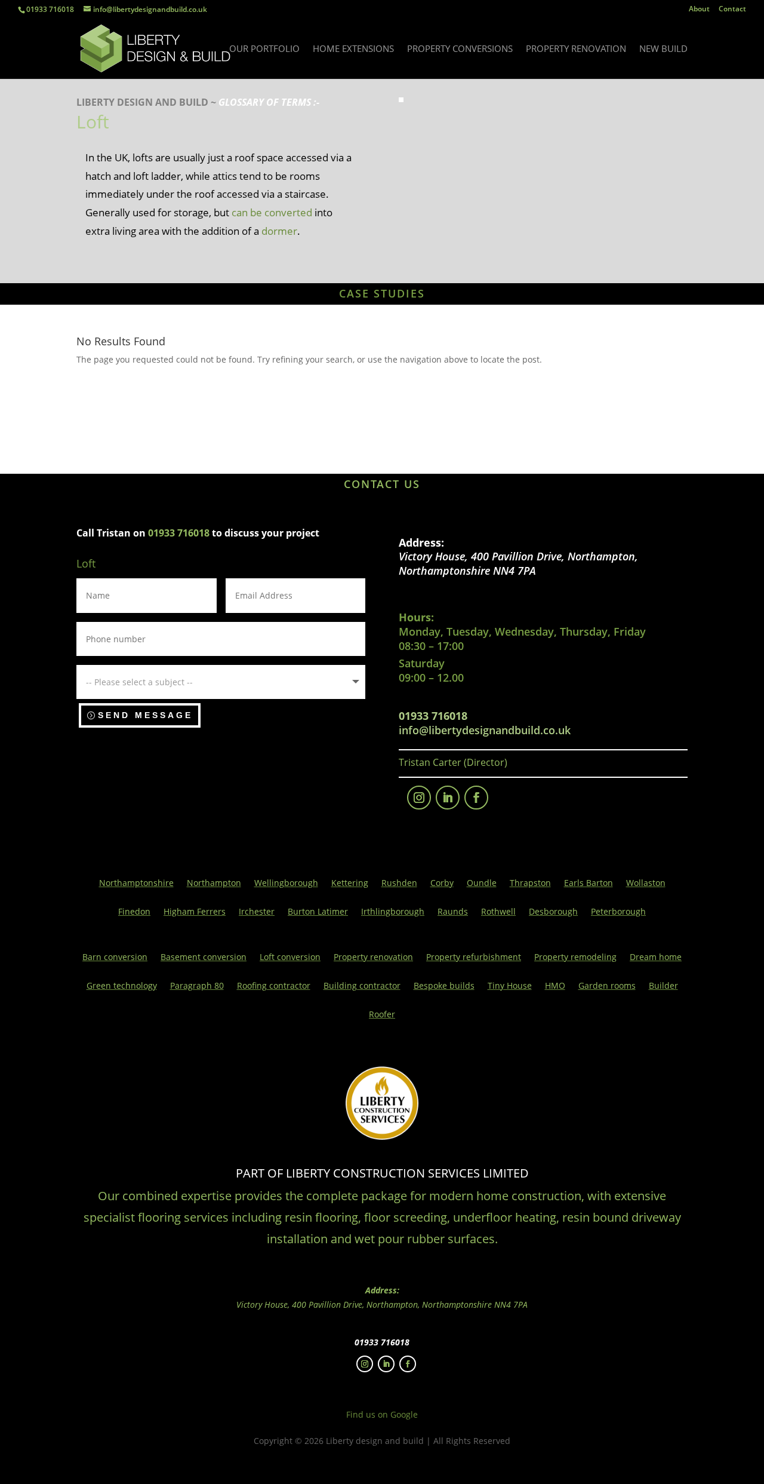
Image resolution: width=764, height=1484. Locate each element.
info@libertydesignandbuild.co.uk (485, 730)
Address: (421, 542)
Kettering (349, 883)
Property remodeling (575, 957)
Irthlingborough (392, 912)
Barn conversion (114, 957)
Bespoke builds (444, 986)
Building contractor (362, 986)
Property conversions (460, 49)
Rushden (399, 883)
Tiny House (510, 986)
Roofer (382, 1015)
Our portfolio (264, 49)
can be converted (272, 212)
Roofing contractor (273, 986)
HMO (555, 986)
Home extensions (353, 49)
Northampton (214, 883)
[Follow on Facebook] (476, 798)
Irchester (257, 912)
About (699, 9)
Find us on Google (382, 1414)
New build (663, 49)
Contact (732, 9)
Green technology (122, 986)
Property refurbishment (473, 957)
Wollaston (646, 883)
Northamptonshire (136, 883)
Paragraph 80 (197, 986)
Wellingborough (286, 883)
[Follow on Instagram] (419, 798)
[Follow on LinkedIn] (448, 798)
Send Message (145, 715)
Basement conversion (204, 957)
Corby (442, 883)
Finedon (134, 912)
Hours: (416, 617)
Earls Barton (588, 883)
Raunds (453, 912)
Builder (663, 986)
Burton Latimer (318, 912)
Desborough (553, 912)
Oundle (482, 883)
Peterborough (618, 912)
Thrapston (530, 883)
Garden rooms (607, 986)
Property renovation (576, 49)
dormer (279, 231)
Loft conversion (290, 957)
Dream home (656, 957)
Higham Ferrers (195, 912)
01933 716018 (50, 9)
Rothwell (498, 912)
